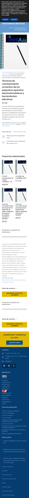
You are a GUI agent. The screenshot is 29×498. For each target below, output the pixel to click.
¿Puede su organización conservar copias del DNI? (15, 442)
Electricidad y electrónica (20, 29)
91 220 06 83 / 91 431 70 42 (12, 353)
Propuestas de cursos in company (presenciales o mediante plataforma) (14, 426)
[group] (14, 238)
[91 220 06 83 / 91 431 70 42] (3, 353)
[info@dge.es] (3, 361)
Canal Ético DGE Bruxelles (8, 495)
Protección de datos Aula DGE (9, 478)
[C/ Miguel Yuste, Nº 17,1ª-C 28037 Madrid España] (3, 357)
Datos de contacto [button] (8, 288)
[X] (14, 366)
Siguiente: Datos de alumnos (14, 294)
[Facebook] (4, 366)
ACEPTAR (5, 19)
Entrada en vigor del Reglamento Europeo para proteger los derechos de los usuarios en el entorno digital (14, 460)
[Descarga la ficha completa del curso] (4, 136)
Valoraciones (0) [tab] (19, 131)
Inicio (10, 28)
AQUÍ (12, 10)
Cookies (4, 483)
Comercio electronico (7, 415)
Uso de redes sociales (7, 491)
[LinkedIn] (9, 366)
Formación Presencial (7, 423)
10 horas (23, 124)
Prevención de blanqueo (8, 413)
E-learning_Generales (19, 28)
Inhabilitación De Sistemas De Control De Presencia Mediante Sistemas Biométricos (14, 450)
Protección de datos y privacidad (10, 411)
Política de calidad (6, 487)
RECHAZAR (14, 19)
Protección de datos (7, 474)
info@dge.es (8, 361)
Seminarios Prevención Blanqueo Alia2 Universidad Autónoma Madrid (12, 420)
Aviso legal (4, 470)
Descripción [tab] (6, 131)
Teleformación (6, 126)
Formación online (6, 417)
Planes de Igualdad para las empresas (12, 433)
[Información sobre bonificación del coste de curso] (4, 142)
